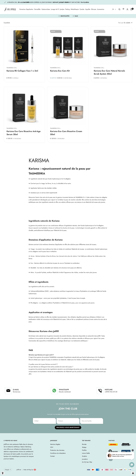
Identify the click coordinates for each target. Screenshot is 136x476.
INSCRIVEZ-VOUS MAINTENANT (50, 247)
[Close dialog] (102, 214)
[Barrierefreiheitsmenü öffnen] (3, 473)
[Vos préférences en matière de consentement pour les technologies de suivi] (133, 473)
